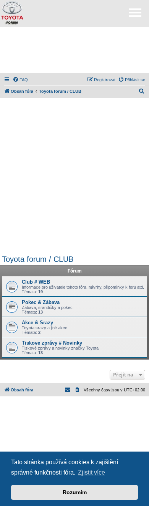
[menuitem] (20, 79)
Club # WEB (36, 282)
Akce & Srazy (37, 322)
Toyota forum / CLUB (37, 259)
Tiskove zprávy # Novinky (52, 343)
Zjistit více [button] (91, 472)
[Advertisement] (74, 50)
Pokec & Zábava (41, 302)
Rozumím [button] (75, 492)
